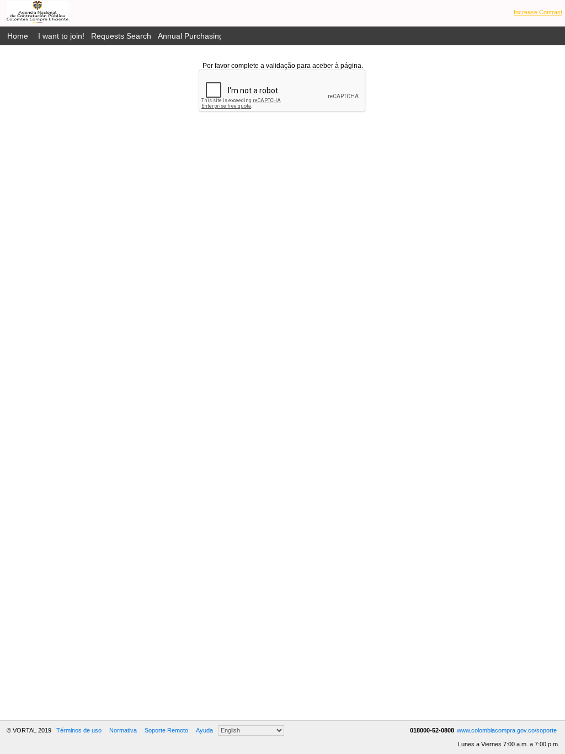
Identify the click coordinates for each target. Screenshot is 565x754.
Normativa (123, 730)
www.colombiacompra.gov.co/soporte (507, 730)
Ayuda (204, 730)
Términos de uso (79, 730)
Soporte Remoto (166, 730)
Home (17, 35)
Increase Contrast (538, 12)
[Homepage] (37, 12)
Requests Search (121, 35)
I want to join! (61, 35)
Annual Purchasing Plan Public (211, 35)
